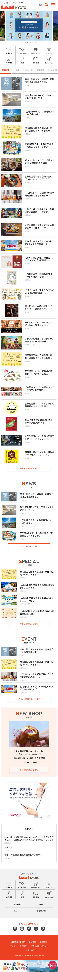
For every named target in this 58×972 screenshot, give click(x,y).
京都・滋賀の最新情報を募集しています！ (23, 854)
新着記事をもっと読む (29, 468)
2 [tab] (25, 42)
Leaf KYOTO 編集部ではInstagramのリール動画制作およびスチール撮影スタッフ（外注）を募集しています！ (29, 838)
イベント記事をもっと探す (29, 699)
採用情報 (43, 942)
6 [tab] (35, 42)
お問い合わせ (31, 950)
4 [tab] (30, 42)
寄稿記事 (40, 70)
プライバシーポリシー (39, 946)
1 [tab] (22, 42)
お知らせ (8, 847)
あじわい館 (52, 70)
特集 (17, 70)
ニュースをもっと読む (29, 546)
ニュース (29, 70)
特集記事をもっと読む (29, 624)
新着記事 (5, 70)
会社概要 (32, 942)
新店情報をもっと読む (29, 769)
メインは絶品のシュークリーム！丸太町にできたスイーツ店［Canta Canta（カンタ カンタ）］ (29, 754)
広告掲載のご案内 (18, 942)
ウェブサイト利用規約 (18, 946)
